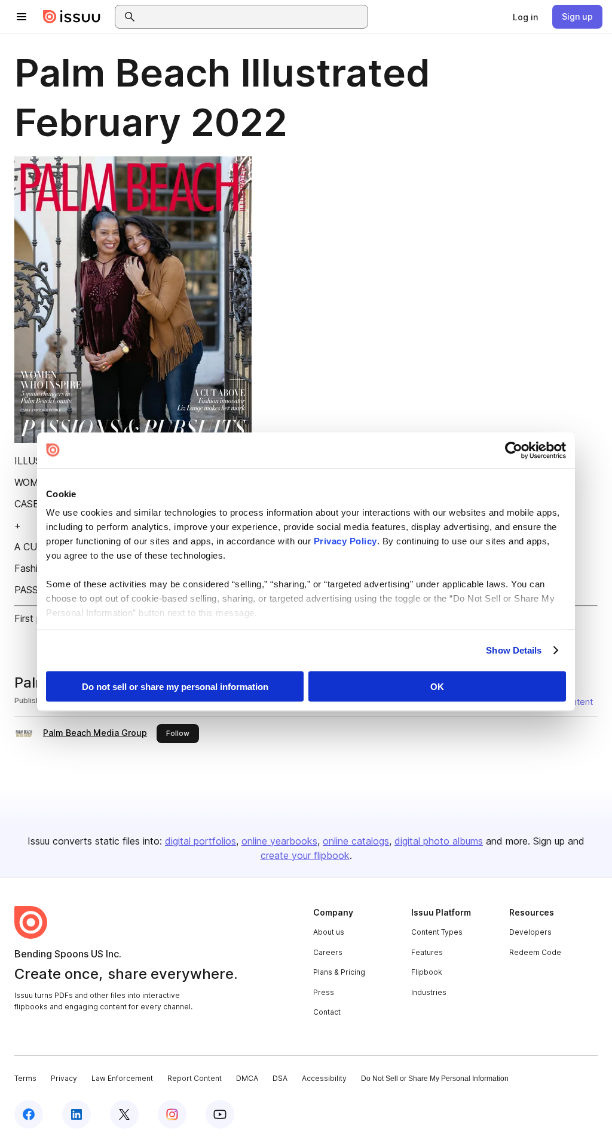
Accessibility (324, 1078)
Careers (327, 952)
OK (437, 686)
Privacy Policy (345, 541)
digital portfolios (200, 841)
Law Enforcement (122, 1078)
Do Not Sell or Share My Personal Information (435, 1078)
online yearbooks (279, 841)
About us (328, 932)
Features (427, 952)
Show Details (513, 650)
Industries (428, 992)
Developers (530, 932)
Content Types (437, 932)
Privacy (64, 1078)
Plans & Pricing (339, 972)
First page (36, 618)
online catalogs (356, 841)
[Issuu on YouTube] (220, 1114)
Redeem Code (535, 952)
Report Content (194, 1078)
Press (323, 992)
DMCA (247, 1078)
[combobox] (252, 16)
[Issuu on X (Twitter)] (124, 1114)
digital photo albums (438, 841)
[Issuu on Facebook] (28, 1114)
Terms (25, 1078)
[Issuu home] (71, 16)
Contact (327, 1012)
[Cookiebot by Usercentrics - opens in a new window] (513, 450)
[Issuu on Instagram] (172, 1114)
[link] (525, 17)
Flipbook (426, 972)
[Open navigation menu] (21, 17)
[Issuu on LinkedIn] (76, 1114)
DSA (280, 1078)
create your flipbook (305, 855)
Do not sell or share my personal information (175, 686)
